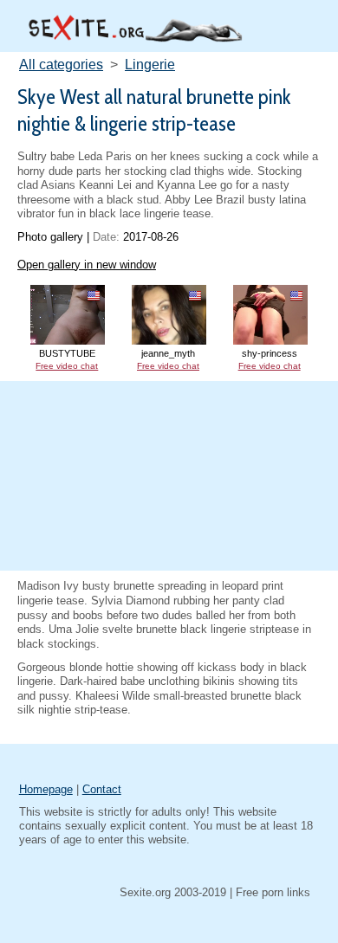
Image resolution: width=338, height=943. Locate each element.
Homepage (46, 789)
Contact (101, 789)
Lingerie (150, 64)
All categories (61, 64)
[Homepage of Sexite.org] (134, 37)
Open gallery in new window (86, 264)
